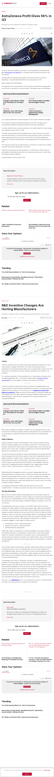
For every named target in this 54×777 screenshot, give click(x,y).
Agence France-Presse (8, 28)
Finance (4, 11)
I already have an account (27, 256)
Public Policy (5, 300)
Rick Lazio (4, 317)
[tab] (6, 238)
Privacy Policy (47, 770)
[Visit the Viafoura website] (49, 245)
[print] (51, 33)
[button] (3, 4)
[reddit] (29, 33)
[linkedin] (24, 33)
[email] (32, 33)
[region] (27, 241)
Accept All (27, 774)
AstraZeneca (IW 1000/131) (13, 72)
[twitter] (27, 33)
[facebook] (22, 33)
